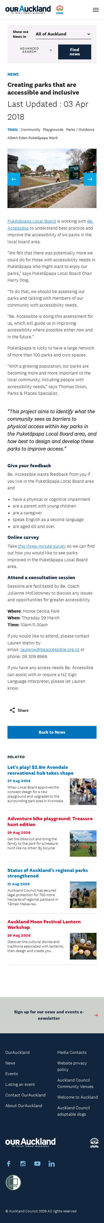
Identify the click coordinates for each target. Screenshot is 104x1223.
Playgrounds (53, 129)
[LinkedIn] (52, 1164)
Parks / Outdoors (80, 129)
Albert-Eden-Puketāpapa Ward (32, 137)
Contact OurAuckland (25, 1095)
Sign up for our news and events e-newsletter (49, 1015)
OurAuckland (17, 1052)
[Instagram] (23, 1164)
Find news (75, 52)
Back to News (52, 732)
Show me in (20, 34)
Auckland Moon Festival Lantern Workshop (44, 925)
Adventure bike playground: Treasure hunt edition (50, 821)
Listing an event (20, 1084)
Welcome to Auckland (77, 1097)
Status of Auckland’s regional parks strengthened (47, 873)
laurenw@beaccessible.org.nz (50, 649)
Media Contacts (71, 1052)
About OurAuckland (23, 1105)
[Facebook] (8, 1164)
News (13, 74)
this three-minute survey (42, 546)
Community (30, 129)
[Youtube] (37, 1164)
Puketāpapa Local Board (31, 221)
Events (11, 1073)
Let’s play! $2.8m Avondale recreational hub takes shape (40, 770)
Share (23, 710)
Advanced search (29, 50)
